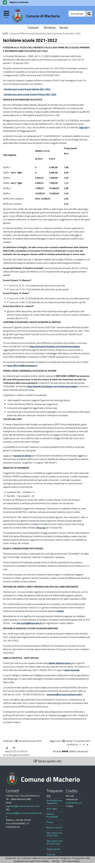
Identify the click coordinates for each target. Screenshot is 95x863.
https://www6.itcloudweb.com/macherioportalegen (54, 346)
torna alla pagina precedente (16, 755)
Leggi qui (83, 127)
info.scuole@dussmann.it (29, 623)
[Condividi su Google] (83, 744)
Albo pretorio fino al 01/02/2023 (55, 842)
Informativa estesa (70, 861)
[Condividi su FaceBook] (80, 744)
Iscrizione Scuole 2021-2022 (67, 33)
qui (81, 455)
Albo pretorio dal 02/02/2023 (54, 834)
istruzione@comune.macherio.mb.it (64, 694)
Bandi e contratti (54, 827)
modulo (60, 611)
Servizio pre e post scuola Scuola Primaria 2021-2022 (30, 94)
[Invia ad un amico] (15, 748)
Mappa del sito (53, 849)
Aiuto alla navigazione (52, 856)
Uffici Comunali (27, 33)
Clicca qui (40, 527)
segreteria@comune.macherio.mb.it (23, 806)
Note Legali (52, 808)
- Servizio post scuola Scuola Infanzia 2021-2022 (26, 89)
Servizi (63, 27)
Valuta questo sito (49, 761)
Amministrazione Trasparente (54, 802)
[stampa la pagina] (8, 748)
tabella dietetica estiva (59, 663)
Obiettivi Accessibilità (52, 815)
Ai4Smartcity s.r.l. (74, 802)
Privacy (50, 822)
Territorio (49, 27)
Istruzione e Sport (44, 33)
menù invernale (71, 670)
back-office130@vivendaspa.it (22, 365)
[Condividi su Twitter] (87, 744)
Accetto (55, 861)
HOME (5, 33)
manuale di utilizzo (22, 455)
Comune (33, 27)
